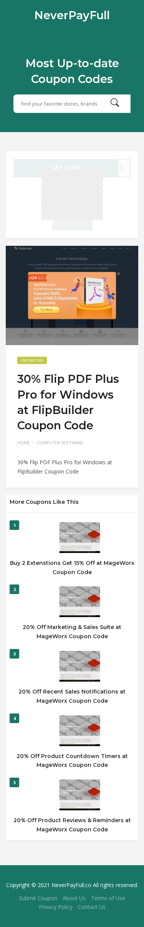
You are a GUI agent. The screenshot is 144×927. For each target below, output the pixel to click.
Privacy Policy (56, 906)
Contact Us (92, 906)
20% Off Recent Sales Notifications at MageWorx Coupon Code (72, 696)
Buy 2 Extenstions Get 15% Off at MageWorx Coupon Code (72, 568)
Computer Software (59, 442)
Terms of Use (108, 898)
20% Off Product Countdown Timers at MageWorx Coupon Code (72, 761)
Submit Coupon (38, 898)
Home (23, 442)
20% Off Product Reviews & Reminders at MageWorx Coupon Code (72, 825)
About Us (74, 898)
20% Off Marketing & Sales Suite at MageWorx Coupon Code (72, 632)
